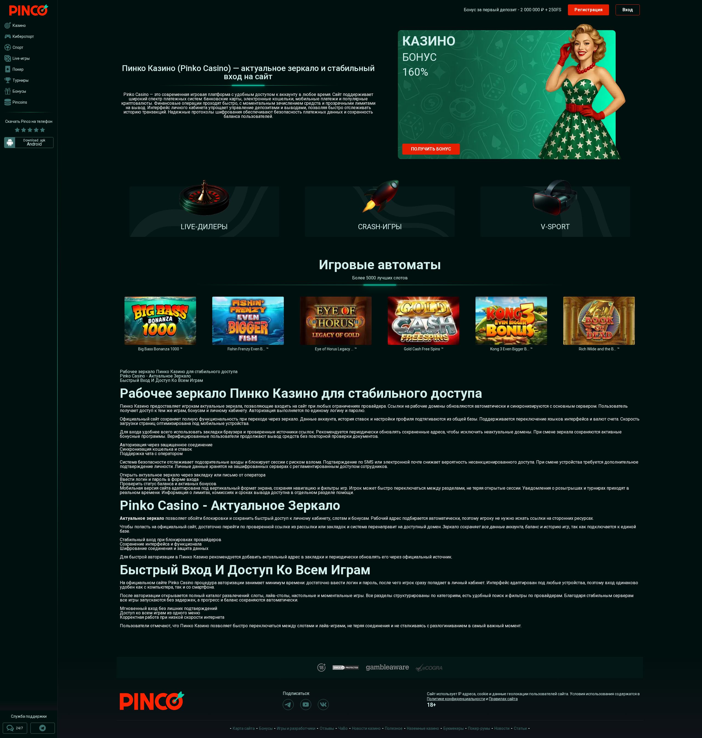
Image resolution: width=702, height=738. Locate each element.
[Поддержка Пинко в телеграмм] (42, 728)
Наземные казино (423, 728)
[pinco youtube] (305, 704)
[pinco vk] (323, 704)
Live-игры (21, 58)
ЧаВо (343, 728)
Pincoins (20, 102)
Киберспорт (23, 36)
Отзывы (327, 728)
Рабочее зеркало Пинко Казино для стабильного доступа (178, 371)
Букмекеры (453, 728)
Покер (18, 69)
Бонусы (19, 91)
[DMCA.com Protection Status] (346, 666)
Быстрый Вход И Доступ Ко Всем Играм (161, 380)
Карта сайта (244, 728)
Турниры (21, 80)
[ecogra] (428, 665)
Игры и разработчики (296, 728)
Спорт (18, 47)
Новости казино (366, 728)
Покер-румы (479, 728)
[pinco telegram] (288, 704)
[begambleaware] (387, 666)
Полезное (394, 728)
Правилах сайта (503, 699)
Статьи (520, 728)
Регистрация (588, 9)
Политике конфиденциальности (456, 699)
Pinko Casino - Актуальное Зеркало (155, 376)
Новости (501, 728)
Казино (19, 25)
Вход (627, 9)
